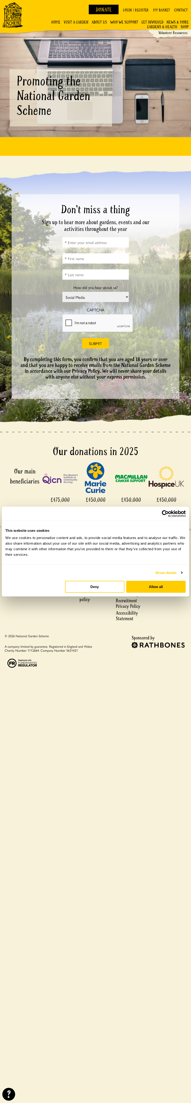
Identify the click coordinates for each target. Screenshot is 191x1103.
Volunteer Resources (173, 32)
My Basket (161, 10)
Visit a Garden (76, 22)
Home (55, 22)
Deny (94, 587)
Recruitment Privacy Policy (128, 603)
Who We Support (124, 22)
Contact (181, 10)
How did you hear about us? (95, 287)
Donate (104, 10)
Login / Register (136, 10)
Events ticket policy (90, 597)
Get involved (152, 22)
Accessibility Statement (127, 616)
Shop (185, 27)
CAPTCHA (95, 310)
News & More (178, 22)
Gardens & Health (162, 27)
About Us (99, 22)
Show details (166, 573)
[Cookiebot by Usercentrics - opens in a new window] (165, 513)
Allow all (156, 587)
